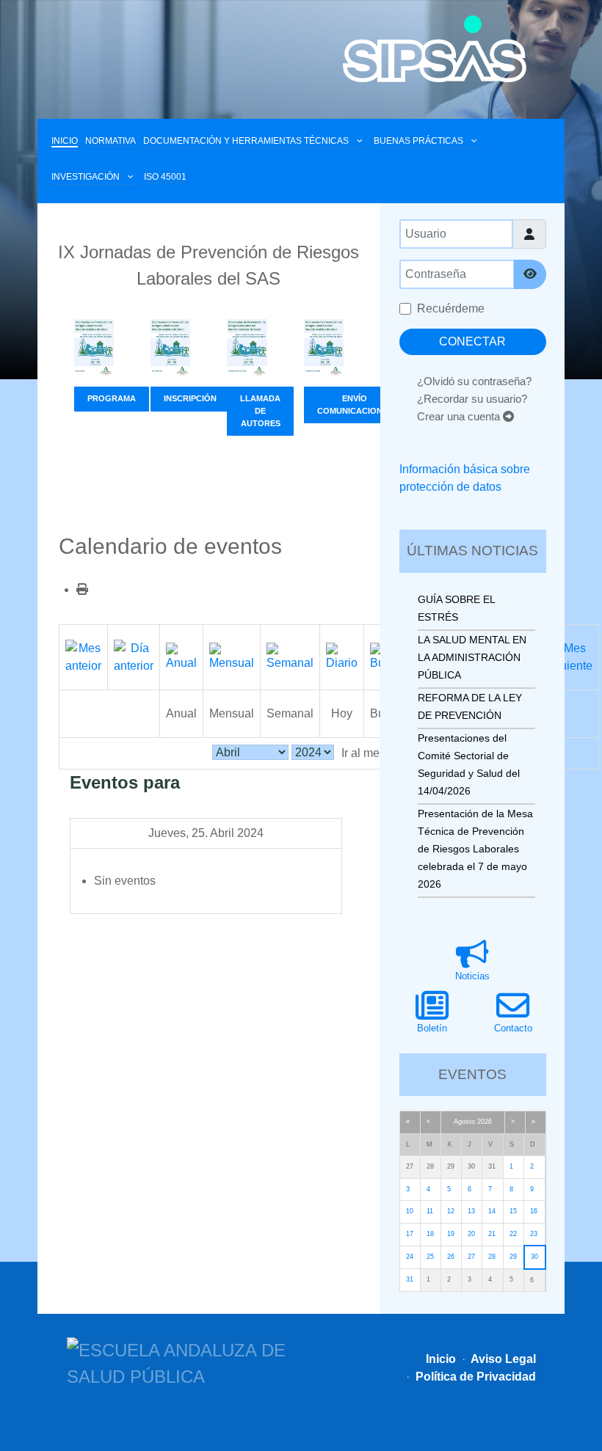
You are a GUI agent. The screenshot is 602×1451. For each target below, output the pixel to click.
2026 (484, 1121)
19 (450, 1234)
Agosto (464, 1121)
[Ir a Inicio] (434, 48)
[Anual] (181, 656)
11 (430, 1211)
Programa (111, 398)
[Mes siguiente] (568, 656)
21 (492, 1234)
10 (409, 1211)
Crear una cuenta (460, 416)
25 (430, 1256)
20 (471, 1234)
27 (471, 1256)
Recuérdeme (451, 308)
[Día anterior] (133, 656)
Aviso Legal (502, 1359)
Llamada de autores (260, 411)
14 (492, 1211)
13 (471, 1211)
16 (533, 1211)
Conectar (472, 341)
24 (409, 1256)
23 (533, 1234)
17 (409, 1234)
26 (450, 1256)
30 (534, 1256)
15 (513, 1211)
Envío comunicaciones (355, 404)
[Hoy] (342, 656)
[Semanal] (289, 656)
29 (513, 1256)
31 (409, 1279)
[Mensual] (231, 656)
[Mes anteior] (83, 656)
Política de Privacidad (474, 1376)
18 (430, 1234)
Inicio (441, 1359)
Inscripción (190, 398)
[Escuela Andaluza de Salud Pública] (184, 1362)
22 (513, 1234)
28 (492, 1256)
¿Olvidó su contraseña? (474, 381)
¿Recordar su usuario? (472, 398)
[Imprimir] (82, 589)
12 (450, 1211)
